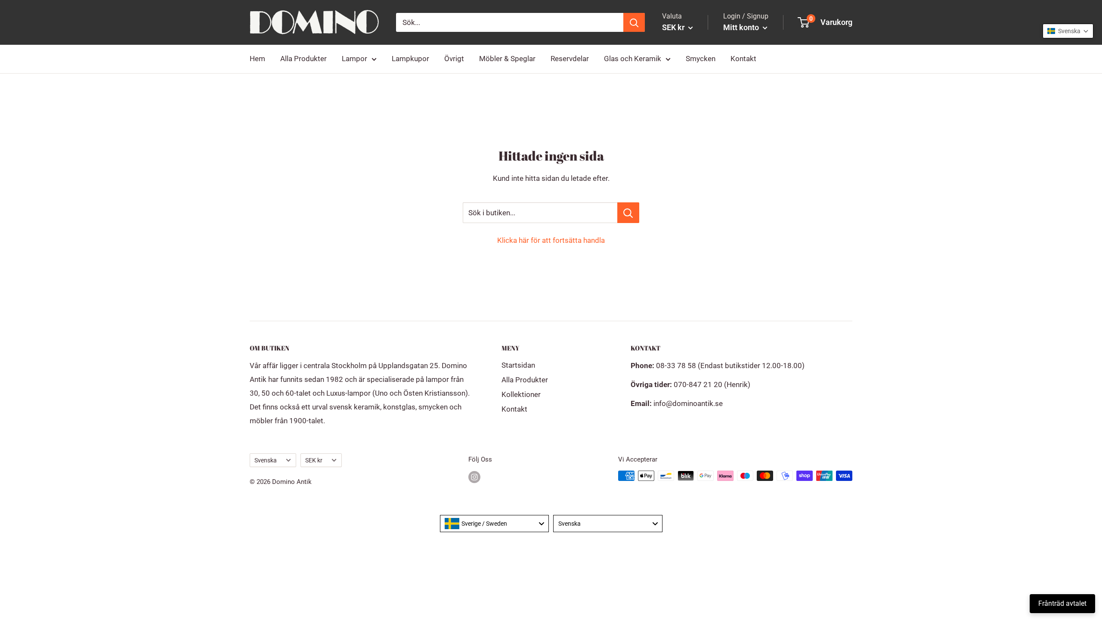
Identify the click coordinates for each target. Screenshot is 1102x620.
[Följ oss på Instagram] (474, 477)
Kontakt (743, 58)
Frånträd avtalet (1062, 603)
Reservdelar (570, 58)
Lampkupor (410, 58)
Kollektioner (521, 394)
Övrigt (454, 58)
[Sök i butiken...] (628, 212)
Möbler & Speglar (507, 58)
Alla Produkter (303, 58)
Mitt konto (742, 27)
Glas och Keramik (632, 58)
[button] (1068, 31)
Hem (257, 58)
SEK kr (313, 460)
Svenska (265, 460)
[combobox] (494, 523)
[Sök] (634, 22)
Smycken (700, 58)
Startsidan (518, 365)
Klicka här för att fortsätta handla (551, 240)
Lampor (354, 58)
